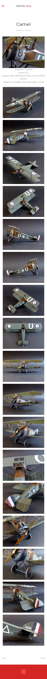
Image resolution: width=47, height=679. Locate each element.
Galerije (28, 30)
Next (42, 658)
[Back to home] (23, 6)
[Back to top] (23, 671)
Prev (4, 658)
